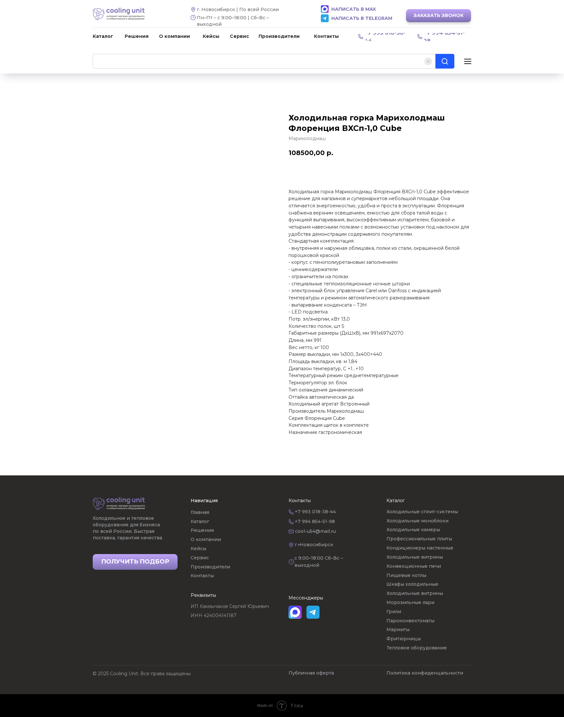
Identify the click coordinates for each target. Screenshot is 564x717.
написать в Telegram (361, 18)
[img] (119, 503)
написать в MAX (353, 9)
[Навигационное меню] (467, 61)
